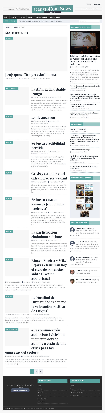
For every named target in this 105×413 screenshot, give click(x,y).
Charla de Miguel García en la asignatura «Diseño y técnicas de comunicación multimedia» (84, 158)
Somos (13, 17)
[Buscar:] (89, 21)
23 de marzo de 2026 (77, 100)
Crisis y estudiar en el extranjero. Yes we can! (49, 175)
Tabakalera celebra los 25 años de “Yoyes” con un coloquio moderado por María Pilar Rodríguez (85, 60)
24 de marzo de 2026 (77, 90)
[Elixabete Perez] (72, 282)
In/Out (30, 17)
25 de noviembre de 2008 (78, 145)
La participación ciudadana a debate (46, 234)
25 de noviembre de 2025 (78, 108)
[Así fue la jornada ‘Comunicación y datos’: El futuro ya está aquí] (80, 193)
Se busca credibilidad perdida (48, 145)
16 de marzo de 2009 (40, 240)
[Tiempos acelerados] (89, 193)
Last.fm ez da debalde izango (48, 91)
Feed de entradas (75, 389)
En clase (22, 17)
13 (86, 131)
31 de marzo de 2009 (14, 78)
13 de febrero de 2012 (77, 131)
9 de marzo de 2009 (13, 314)
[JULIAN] (72, 244)
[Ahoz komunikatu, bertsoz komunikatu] (80, 207)
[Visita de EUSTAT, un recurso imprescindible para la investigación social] (89, 207)
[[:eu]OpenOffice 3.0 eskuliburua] (36, 54)
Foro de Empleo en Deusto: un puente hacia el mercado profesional (85, 87)
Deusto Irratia (42, 17)
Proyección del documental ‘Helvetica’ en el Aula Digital (84, 167)
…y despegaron (43, 117)
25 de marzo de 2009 (40, 97)
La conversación (80, 223)
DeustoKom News (25, 408)
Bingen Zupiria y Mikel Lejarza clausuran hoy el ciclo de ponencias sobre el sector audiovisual (49, 269)
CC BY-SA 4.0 (51, 408)
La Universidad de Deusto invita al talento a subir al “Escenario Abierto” (84, 114)
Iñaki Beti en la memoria (78, 129)
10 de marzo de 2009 (14, 282)
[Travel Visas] (72, 231)
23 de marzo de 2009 (40, 121)
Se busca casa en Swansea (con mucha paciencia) (47, 204)
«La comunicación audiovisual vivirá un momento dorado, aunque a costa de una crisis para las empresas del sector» (35, 341)
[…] (61, 110)
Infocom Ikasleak (55, 182)
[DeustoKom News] (52, 14)
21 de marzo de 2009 (40, 182)
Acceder (72, 385)
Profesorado (55, 17)
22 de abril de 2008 (76, 170)
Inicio (6, 17)
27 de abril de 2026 (78, 67)
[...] (75, 81)
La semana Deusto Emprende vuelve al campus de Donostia (83, 105)
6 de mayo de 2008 (76, 162)
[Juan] (72, 273)
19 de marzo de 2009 (40, 212)
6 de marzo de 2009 (13, 356)
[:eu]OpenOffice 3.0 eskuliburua (30, 74)
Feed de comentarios (76, 392)
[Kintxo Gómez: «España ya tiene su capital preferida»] (80, 186)
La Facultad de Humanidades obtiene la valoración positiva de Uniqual (48, 304)
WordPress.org (74, 395)
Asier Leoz (27, 78)
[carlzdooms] (72, 260)
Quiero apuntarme (20, 390)
